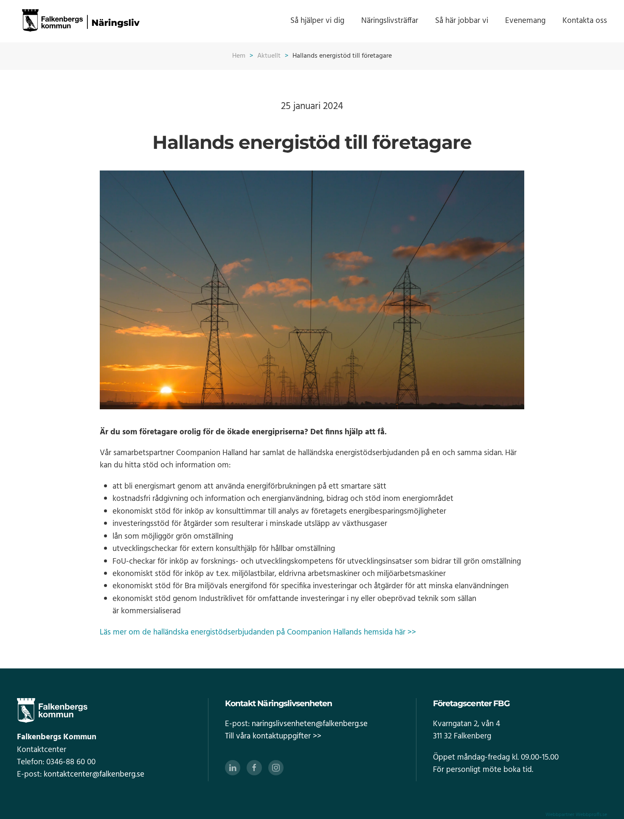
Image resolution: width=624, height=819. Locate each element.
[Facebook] (254, 767)
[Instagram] (276, 767)
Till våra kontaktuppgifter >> (273, 736)
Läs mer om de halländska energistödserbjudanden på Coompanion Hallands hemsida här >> (258, 632)
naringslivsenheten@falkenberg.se (310, 724)
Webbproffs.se (591, 815)
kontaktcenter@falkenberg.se (94, 774)
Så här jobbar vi (461, 20)
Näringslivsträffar (389, 20)
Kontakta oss (584, 20)
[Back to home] (80, 21)
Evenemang (525, 20)
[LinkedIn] (232, 767)
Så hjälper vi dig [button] (317, 20)
